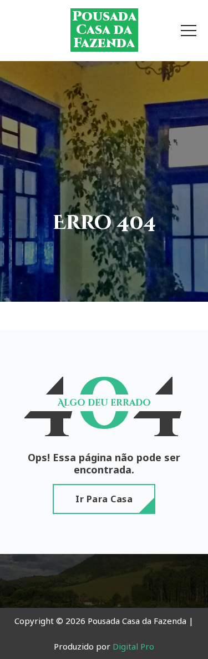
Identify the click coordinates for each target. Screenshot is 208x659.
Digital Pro (133, 646)
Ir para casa (104, 499)
